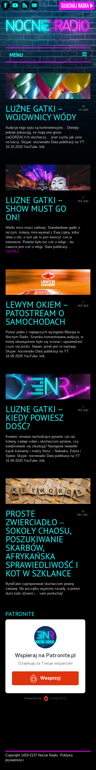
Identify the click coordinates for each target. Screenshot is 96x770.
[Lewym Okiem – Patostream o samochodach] (48, 282)
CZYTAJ (12, 252)
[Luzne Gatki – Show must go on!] (48, 177)
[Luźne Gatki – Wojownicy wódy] (48, 86)
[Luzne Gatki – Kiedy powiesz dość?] (48, 386)
